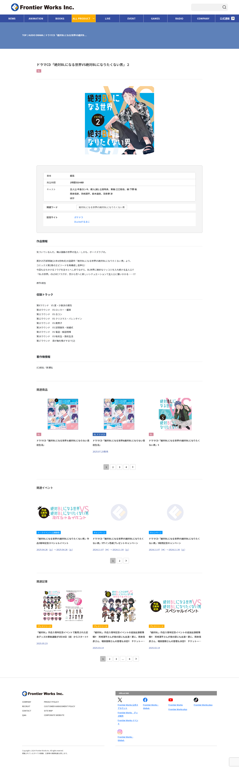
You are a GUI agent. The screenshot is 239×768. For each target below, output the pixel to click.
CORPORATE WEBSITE (54, 715)
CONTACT (26, 710)
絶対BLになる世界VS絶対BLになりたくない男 (102, 207)
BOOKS (59, 18)
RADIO (179, 18)
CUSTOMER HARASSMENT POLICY (59, 706)
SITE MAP (48, 710)
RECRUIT (26, 706)
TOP (24, 35)
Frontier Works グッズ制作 (128, 714)
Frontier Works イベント (128, 722)
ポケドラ (78, 217)
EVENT (131, 18)
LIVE (107, 18)
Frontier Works (175, 704)
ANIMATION (36, 18)
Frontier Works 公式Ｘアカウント (128, 706)
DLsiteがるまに (82, 221)
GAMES (155, 18)
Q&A (24, 715)
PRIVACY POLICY (51, 701)
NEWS (11, 18)
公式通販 (225, 18)
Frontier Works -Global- (151, 706)
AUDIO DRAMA (35, 35)
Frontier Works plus (177, 709)
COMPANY (203, 18)
